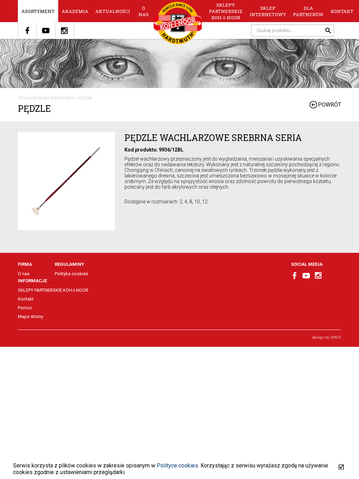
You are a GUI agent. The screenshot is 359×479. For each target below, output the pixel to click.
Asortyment (38, 11)
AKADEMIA (75, 11)
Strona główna (32, 97)
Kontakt (342, 11)
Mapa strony (30, 316)
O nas (143, 11)
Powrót (329, 104)
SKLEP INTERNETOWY (268, 11)
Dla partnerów (308, 11)
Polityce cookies (177, 465)
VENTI (335, 337)
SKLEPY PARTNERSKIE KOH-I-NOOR (226, 11)
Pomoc (25, 307)
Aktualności (112, 11)
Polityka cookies (71, 273)
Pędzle (85, 97)
